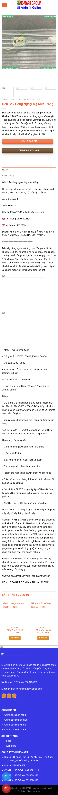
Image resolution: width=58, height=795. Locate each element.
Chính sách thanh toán (15, 720)
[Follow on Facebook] (4, 695)
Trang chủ (8, 100)
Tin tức (7, 741)
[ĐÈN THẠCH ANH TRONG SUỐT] (15, 614)
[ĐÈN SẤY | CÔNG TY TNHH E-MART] (29, 5)
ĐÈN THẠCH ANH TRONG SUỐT (15, 631)
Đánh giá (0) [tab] (8, 176)
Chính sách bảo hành (15, 729)
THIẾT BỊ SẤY (23, 100)
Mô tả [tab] (5, 170)
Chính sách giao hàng (15, 725)
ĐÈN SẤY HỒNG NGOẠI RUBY (43, 631)
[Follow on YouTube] (14, 695)
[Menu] (4, 5)
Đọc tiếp (15, 638)
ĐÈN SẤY (36, 100)
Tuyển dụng (10, 746)
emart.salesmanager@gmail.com (25, 689)
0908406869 (19, 765)
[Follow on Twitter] (9, 695)
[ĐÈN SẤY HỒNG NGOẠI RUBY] (43, 614)
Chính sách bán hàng (15, 715)
